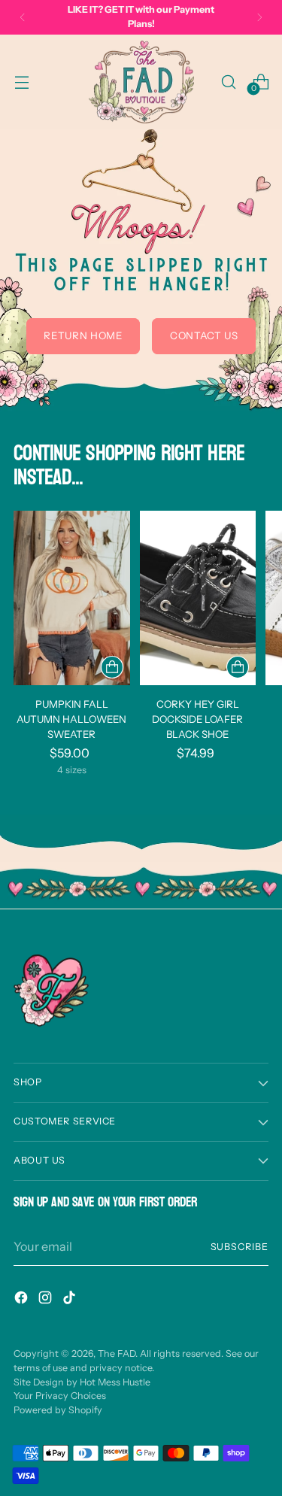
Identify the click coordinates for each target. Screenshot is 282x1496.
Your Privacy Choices (60, 1395)
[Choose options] (112, 667)
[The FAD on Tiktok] (71, 1299)
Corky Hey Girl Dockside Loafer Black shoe (197, 719)
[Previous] (22, 17)
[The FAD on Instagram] (47, 1299)
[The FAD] (141, 82)
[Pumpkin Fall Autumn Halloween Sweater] (72, 598)
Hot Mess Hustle (115, 1382)
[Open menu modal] (21, 81)
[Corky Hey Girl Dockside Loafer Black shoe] (198, 598)
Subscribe (239, 1246)
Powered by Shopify (58, 1410)
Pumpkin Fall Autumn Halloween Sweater (71, 719)
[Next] (259, 17)
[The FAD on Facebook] (23, 1299)
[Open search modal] (228, 81)
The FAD (116, 1353)
